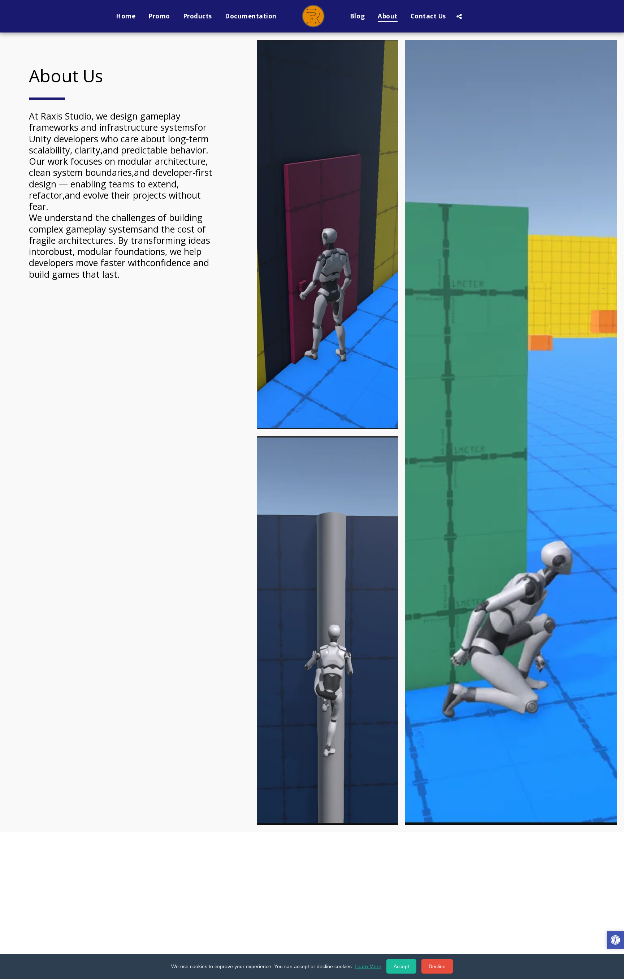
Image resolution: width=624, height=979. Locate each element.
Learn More (368, 966)
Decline (437, 966)
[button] (459, 16)
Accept (401, 966)
